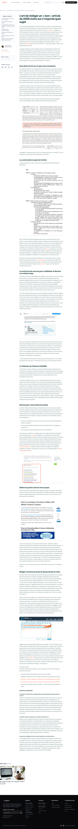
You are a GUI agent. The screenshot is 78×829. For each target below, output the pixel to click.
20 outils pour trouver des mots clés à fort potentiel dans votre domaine (40, 681)
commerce (50, 30)
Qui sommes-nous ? (68, 805)
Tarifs (40, 812)
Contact (66, 803)
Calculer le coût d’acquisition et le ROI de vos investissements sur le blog (40, 679)
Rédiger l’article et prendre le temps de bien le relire (7, 39)
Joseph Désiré (8, 45)
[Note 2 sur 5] (4, 59)
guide (33, 435)
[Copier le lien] (12, 67)
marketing (28, 43)
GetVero (29, 450)
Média (53, 803)
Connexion (27, 816)
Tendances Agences (56, 805)
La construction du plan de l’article (7, 22)
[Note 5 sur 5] (10, 59)
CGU (66, 811)
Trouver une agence (70, 2)
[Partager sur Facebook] (9, 67)
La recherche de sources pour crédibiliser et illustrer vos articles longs (8, 26)
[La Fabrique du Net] (4, 2)
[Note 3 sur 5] (6, 59)
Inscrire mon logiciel (42, 810)
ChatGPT (42, 264)
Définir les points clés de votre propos (8, 36)
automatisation (41, 260)
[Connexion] (63, 2)
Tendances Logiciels (56, 807)
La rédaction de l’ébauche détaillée (5, 30)
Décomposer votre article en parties (7, 33)
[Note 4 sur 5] (8, 59)
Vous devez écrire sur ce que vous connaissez (8, 19)
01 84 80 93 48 (6, 817)
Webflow (28, 446)
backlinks (30, 657)
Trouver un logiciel (42, 805)
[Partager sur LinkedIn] (2, 67)
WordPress (22, 446)
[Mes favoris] (60, 2)
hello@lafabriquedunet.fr (8, 815)
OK (21, 812)
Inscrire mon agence (29, 814)
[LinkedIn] (64, 826)
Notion (47, 249)
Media (3, 10)
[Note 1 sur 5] (2, 59)
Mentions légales (68, 807)
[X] (61, 826)
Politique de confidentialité (70, 809)
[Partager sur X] (5, 67)
